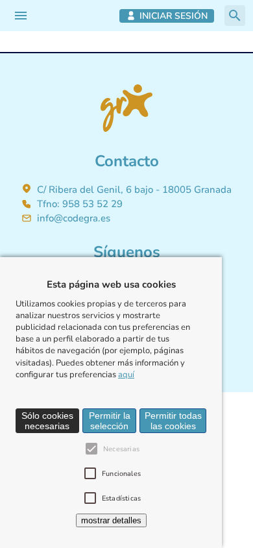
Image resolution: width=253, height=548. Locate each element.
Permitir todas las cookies (173, 420)
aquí (126, 374)
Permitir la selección (109, 420)
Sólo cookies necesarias (47, 420)
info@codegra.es (73, 218)
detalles (111, 520)
